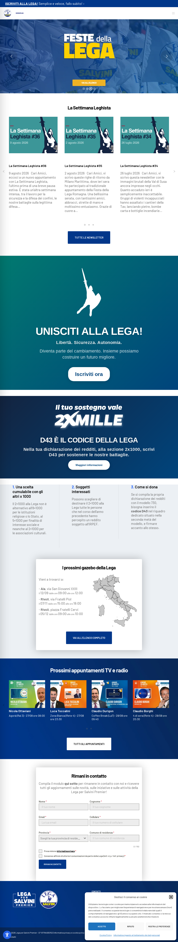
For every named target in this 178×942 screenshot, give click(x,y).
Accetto (102, 926)
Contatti (12, 937)
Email (42, 817)
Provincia (45, 832)
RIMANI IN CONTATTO (52, 864)
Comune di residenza (102, 832)
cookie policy (78, 932)
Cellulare (95, 817)
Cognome (96, 801)
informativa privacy (66, 851)
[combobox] (63, 838)
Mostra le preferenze (159, 926)
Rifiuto (130, 926)
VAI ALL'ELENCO (89, 82)
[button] (171, 897)
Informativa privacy (62, 932)
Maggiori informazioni (89, 465)
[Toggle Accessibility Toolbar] (7, 934)
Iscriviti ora (89, 374)
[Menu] (172, 13)
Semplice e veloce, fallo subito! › (44, 4)
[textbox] (60, 838)
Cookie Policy (106, 935)
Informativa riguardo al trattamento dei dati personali (137, 935)
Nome (43, 801)
